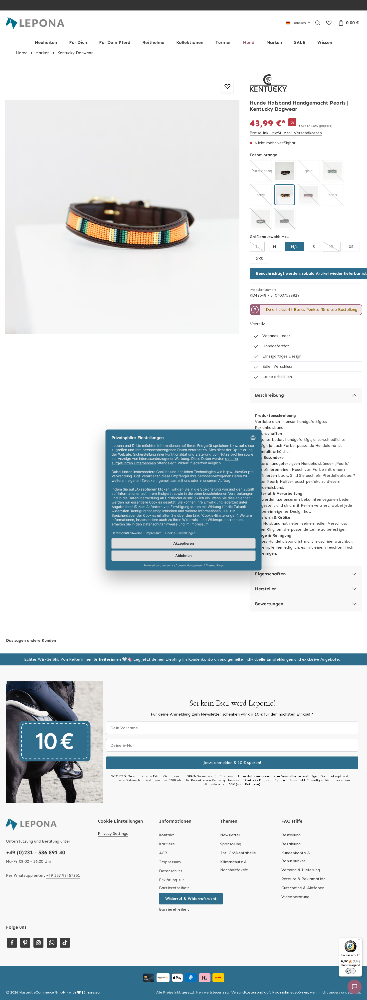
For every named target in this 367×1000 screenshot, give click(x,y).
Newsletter (230, 835)
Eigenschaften (270, 574)
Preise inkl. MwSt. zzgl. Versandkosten (286, 132)
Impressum (170, 862)
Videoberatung (295, 896)
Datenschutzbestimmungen (146, 780)
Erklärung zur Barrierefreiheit (174, 883)
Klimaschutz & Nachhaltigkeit (234, 866)
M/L (294, 246)
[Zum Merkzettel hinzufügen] (227, 87)
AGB (163, 853)
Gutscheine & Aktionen (302, 887)
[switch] (351, 971)
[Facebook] (12, 943)
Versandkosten (243, 992)
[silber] (285, 219)
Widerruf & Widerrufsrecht (190, 898)
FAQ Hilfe (291, 821)
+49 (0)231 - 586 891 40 (35, 852)
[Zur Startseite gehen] (35, 23)
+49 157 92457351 (63, 875)
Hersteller (265, 589)
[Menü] (359, 941)
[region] (122, 217)
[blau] (285, 171)
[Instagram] (38, 943)
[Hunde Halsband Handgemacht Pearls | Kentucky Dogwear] (122, 217)
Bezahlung (291, 844)
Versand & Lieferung (300, 870)
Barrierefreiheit (174, 909)
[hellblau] (333, 171)
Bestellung (291, 835)
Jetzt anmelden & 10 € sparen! (232, 762)
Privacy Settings (113, 833)
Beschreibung (269, 395)
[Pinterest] (25, 943)
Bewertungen (269, 604)
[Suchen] (318, 23)
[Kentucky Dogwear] (268, 83)
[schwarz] (261, 219)
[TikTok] (65, 943)
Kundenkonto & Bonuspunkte (295, 857)
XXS (259, 258)
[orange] (285, 195)
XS (351, 246)
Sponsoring (230, 844)
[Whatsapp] (52, 943)
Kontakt (166, 835)
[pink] (309, 195)
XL (335, 248)
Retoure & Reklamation (303, 878)
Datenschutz (171, 871)
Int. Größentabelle (238, 853)
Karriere (167, 844)
